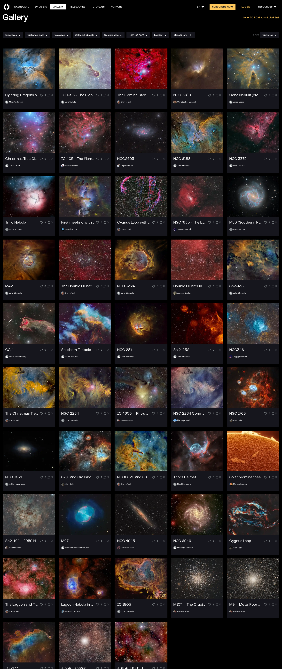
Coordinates (111, 35)
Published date (35, 35)
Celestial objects (84, 35)
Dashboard (21, 7)
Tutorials (98, 7)
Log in (246, 7)
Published (267, 35)
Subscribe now (222, 7)
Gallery (58, 7)
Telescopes (77, 7)
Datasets (41, 7)
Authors (116, 7)
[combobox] (200, 7)
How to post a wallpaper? (261, 17)
